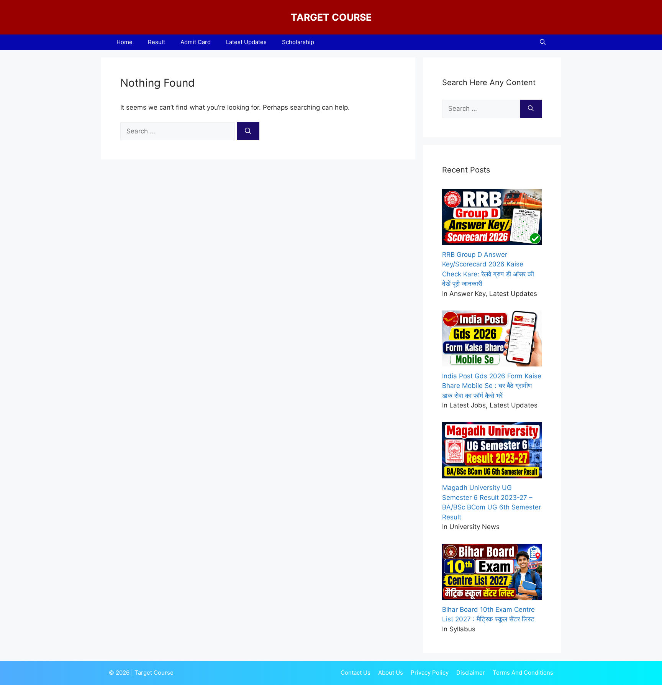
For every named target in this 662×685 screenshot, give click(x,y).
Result (156, 42)
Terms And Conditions (523, 672)
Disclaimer (470, 672)
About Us (390, 672)
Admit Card (195, 42)
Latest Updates (246, 42)
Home (124, 42)
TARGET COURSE (331, 17)
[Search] (248, 131)
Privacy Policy (430, 672)
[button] (542, 42)
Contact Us (355, 672)
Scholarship (298, 42)
